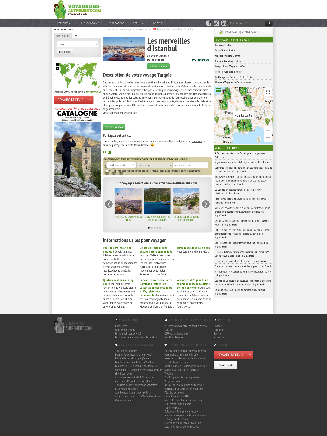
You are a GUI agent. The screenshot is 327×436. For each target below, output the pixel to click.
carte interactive (93, 91)
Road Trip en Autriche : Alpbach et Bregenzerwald (182, 379)
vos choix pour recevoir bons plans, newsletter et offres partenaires (154, 170)
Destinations (116, 23)
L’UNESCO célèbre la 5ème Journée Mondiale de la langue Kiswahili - (242, 222)
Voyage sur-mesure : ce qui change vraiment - (242, 162)
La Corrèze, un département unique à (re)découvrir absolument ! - (238, 191)
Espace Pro (121, 326)
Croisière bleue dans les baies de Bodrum (157, 218)
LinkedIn (218, 326)
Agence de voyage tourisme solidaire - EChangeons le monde (185, 417)
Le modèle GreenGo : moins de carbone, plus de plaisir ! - (241, 291)
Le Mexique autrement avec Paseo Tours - (240, 261)
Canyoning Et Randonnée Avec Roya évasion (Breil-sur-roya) (138, 371)
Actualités (64, 23)
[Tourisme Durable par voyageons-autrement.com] (77, 9)
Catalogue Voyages (122, 29)
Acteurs (138, 23)
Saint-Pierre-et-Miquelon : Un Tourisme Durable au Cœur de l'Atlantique (185, 368)
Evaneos (139, 29)
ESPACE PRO (225, 365)
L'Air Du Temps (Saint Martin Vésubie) (134, 362)
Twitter (218, 333)
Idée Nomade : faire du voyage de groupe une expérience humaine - (242, 200)
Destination (62, 36)
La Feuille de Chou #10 (176, 396)
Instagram (219, 337)
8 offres (228, 61)
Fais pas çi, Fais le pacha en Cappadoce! (186, 218)
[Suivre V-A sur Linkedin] (223, 23)
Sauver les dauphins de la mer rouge (183, 400)
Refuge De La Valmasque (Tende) (132, 358)
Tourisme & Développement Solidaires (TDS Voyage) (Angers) (136, 386)
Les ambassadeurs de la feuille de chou (136, 337)
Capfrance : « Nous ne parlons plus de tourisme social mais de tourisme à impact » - (243, 169)
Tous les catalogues (126, 351)
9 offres (225, 50)
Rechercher (65, 51)
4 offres (228, 71)
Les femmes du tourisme (177, 404)
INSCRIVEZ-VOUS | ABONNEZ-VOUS (240, 32)
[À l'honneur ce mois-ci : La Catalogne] (77, 151)
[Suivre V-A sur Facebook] (209, 23)
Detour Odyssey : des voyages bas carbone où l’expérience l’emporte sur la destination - (242, 253)
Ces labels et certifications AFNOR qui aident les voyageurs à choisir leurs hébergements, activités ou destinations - (243, 211)
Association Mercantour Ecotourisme (184, 358)
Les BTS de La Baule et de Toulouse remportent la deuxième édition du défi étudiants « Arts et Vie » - (243, 282)
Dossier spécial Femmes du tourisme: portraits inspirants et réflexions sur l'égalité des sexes (184, 388)
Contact (168, 330)
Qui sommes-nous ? (126, 330)
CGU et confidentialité (176, 333)
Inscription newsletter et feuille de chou (186, 326)
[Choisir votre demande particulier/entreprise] (90, 100)
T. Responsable (89, 23)
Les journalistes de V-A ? (128, 333)
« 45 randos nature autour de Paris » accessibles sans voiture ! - (243, 273)
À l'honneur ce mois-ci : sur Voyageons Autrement (240, 155)
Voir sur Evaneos (158, 66)
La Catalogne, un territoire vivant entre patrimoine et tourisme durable (185, 352)
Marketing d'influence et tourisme (182, 423)
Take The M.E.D (172, 407)
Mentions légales (173, 337)
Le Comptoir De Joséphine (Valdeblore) (136, 366)
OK (269, 23)
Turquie (161, 29)
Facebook (219, 330)
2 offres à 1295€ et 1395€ (234, 77)
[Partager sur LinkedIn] (109, 152)
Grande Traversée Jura (176, 362)
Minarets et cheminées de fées (128, 218)
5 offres (230, 66)
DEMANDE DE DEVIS (70, 99)
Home (106, 29)
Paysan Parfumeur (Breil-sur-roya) (133, 354)
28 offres (223, 45)
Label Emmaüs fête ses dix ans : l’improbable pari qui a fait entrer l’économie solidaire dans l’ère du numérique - (242, 233)
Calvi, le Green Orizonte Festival (181, 426)
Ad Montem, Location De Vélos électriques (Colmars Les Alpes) (138, 398)
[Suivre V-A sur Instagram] (216, 23)
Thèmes (157, 23)
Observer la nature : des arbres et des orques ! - (243, 266)
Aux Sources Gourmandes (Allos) (133, 392)
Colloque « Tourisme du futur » (181, 411)
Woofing (168, 373)
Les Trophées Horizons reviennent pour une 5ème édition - (242, 244)
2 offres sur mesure (233, 82)
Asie (148, 29)
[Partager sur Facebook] (104, 152)
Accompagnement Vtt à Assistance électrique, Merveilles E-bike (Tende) (134, 379)
